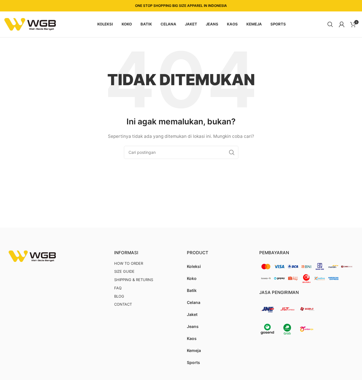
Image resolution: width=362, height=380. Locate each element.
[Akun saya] (341, 24)
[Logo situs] (30, 23)
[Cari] (330, 24)
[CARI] (231, 152)
